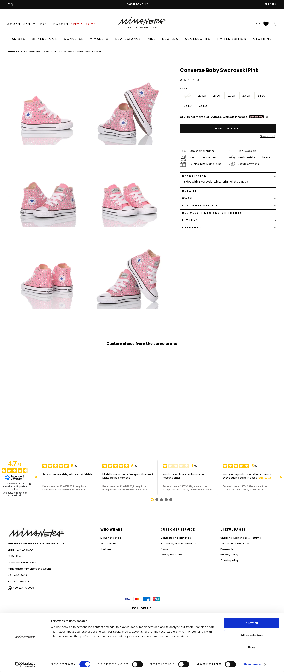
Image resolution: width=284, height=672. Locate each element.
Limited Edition (232, 39)
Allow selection (252, 635)
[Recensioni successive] (281, 477)
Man (26, 24)
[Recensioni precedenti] (36, 477)
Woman (13, 24)
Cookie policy (229, 560)
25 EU (188, 106)
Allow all (252, 623)
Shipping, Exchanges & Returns (240, 537)
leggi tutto (264, 477)
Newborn (60, 24)
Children (41, 24)
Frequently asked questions (179, 543)
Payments (191, 227)
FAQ (10, 4)
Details (189, 191)
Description (194, 176)
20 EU (202, 96)
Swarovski (50, 51)
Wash (187, 198)
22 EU (231, 96)
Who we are (108, 543)
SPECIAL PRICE (83, 24)
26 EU (203, 106)
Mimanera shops (111, 537)
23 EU (246, 96)
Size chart (267, 136)
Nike (152, 39)
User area (269, 4)
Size (183, 88)
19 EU (187, 96)
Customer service (200, 205)
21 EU (216, 96)
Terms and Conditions (235, 543)
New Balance (128, 39)
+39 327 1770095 (23, 587)
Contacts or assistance (176, 537)
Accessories (197, 39)
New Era (170, 39)
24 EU (261, 96)
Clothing (262, 39)
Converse (73, 39)
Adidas (18, 39)
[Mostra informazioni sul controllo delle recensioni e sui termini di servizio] (29, 484)
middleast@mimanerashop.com (29, 568)
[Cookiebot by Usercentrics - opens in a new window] (25, 664)
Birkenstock (44, 39)
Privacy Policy (229, 554)
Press (164, 549)
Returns (190, 220)
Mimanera (99, 39)
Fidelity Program (171, 554)
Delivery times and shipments (212, 213)
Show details (252, 664)
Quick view (40, 414)
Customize (107, 549)
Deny (251, 647)
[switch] (137, 664)
